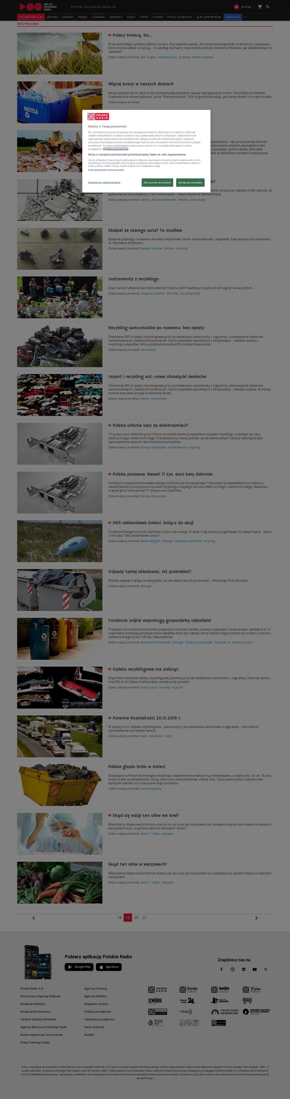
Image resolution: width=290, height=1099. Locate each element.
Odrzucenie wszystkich (157, 182)
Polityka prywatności (115, 148)
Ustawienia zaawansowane (104, 182)
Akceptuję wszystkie (190, 182)
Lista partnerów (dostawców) (106, 169)
